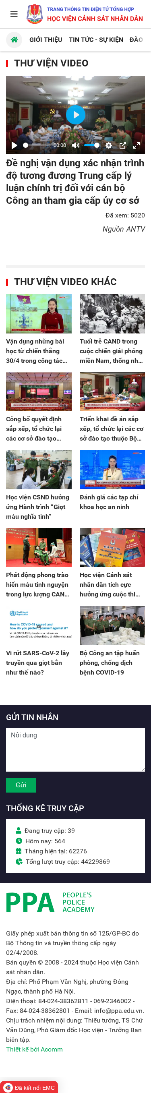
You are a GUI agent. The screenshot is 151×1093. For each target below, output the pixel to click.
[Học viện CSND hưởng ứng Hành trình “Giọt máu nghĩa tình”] (39, 469)
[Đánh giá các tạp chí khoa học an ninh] (112, 469)
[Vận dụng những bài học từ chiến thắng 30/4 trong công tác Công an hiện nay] (39, 313)
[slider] (37, 145)
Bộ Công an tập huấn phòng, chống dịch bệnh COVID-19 (110, 662)
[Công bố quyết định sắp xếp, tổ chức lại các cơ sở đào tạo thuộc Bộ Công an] (39, 392)
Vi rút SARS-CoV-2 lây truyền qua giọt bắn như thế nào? (37, 662)
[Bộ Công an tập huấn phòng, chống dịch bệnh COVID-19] (112, 625)
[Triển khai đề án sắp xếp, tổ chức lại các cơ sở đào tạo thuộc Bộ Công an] (112, 392)
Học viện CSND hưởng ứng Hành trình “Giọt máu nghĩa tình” (37, 506)
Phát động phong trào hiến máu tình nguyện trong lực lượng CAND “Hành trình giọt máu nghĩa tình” (37, 594)
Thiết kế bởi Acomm (34, 1049)
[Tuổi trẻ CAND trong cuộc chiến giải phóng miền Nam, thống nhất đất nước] (112, 313)
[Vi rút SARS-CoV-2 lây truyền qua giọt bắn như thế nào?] (39, 625)
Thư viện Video (51, 63)
